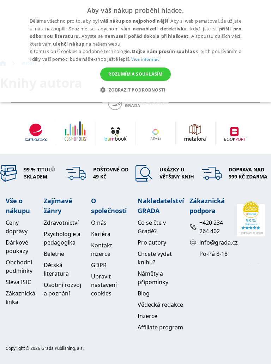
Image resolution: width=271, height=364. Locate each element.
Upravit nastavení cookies (104, 284)
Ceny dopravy (17, 227)
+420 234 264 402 (211, 227)
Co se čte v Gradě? (152, 227)
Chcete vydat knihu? (155, 258)
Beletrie (54, 254)
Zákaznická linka (20, 297)
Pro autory (152, 242)
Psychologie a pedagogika (62, 238)
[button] (135, 89)
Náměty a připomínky (153, 278)
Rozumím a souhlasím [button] (135, 74)
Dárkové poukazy (17, 247)
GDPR (99, 265)
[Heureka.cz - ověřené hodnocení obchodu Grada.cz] (250, 219)
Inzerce (147, 316)
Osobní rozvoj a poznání (62, 289)
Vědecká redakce (160, 305)
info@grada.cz (215, 242)
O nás (99, 223)
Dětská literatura (56, 269)
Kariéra (100, 234)
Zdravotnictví (61, 223)
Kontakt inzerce (101, 249)
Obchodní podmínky (19, 266)
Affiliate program (160, 327)
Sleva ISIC (18, 282)
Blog (144, 293)
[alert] (135, 51)
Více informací (146, 59)
